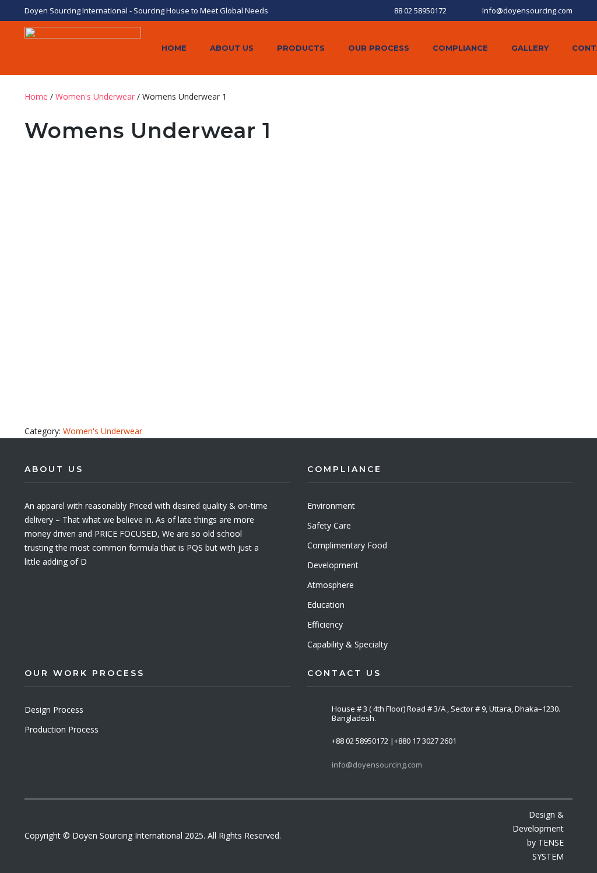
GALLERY (530, 47)
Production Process (61, 729)
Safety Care (329, 525)
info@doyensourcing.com (377, 764)
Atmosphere (330, 584)
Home (36, 96)
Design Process (53, 709)
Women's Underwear (95, 96)
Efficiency (325, 624)
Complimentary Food (347, 545)
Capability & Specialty (347, 644)
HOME (174, 47)
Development (333, 565)
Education (326, 604)
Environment (331, 505)
